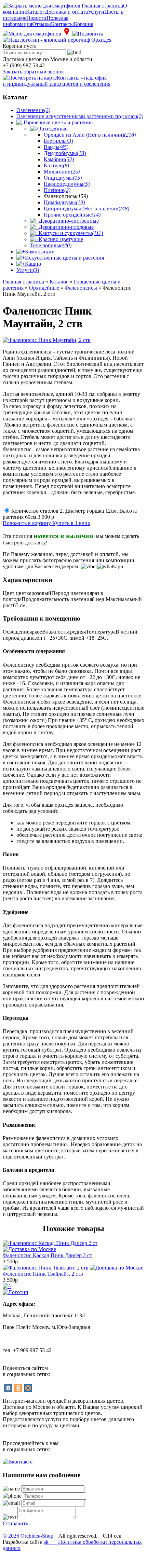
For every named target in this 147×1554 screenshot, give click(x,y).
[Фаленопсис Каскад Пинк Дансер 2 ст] (50, 1246)
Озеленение (33, 110)
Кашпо (33, 264)
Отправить (15, 1523)
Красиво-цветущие (61, 239)
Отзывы (41, 24)
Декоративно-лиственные (69, 221)
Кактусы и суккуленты (71, 233)
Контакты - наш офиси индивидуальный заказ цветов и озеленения (56, 81)
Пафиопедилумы (67, 184)
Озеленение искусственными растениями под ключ (79, 116)
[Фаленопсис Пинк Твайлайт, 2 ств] (73, 1268)
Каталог (35, 12)
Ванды (56, 147)
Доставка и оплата (66, 12)
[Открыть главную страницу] (57, 40)
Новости (36, 18)
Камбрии (59, 159)
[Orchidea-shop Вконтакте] (17, 1462)
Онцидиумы (63, 178)
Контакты (62, 24)
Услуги (96, 12)
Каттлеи (56, 165)
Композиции (40, 251)
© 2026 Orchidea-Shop (28, 1536)
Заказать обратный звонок (33, 71)
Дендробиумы (65, 153)
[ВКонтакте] (8, 1388)
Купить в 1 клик (71, 523)
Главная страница (102, 6)
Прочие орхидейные (72, 215)
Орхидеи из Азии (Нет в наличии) (90, 135)
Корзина (83, 24)
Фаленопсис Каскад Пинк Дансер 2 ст (47, 1255)
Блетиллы (58, 141)
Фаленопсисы (81, 288)
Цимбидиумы (64, 202)
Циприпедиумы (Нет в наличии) (86, 208)
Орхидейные (52, 128)
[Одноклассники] (18, 1388)
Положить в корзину (27, 523)
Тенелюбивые (50, 245)
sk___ (50, 1542)
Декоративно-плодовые (66, 227)
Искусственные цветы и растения (64, 258)
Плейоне (57, 190)
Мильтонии (62, 172)
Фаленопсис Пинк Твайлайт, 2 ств (43, 1274)
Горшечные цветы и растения (58, 122)
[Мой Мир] (28, 1388)
